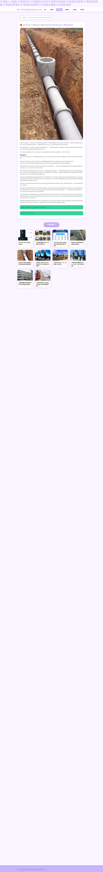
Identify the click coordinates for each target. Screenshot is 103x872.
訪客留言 (82, 9)
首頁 (45, 9)
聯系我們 (67, 9)
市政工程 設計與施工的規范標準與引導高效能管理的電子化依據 (60, 244)
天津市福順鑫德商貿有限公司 (30, 10)
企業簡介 (52, 9)
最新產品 (51, 224)
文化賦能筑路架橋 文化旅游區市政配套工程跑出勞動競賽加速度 (42, 284)
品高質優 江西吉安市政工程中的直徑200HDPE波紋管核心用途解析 (42, 264)
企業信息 (75, 9)
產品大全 (59, 9)
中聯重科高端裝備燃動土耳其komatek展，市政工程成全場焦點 (77, 264)
